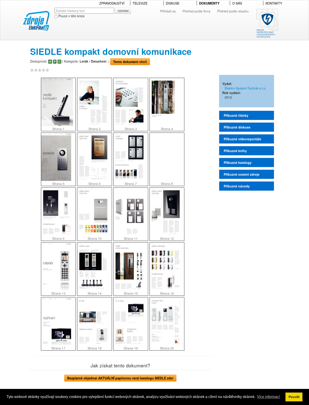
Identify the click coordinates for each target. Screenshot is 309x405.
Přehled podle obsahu (233, 11)
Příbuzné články (236, 115)
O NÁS (237, 3)
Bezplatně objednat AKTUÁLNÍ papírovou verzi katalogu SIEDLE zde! (120, 378)
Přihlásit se (168, 11)
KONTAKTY (274, 3)
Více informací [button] (268, 397)
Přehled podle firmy (196, 11)
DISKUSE (172, 3)
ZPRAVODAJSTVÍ (111, 3)
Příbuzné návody (237, 186)
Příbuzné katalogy (238, 162)
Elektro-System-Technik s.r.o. (245, 88)
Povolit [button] (294, 397)
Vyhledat (123, 10)
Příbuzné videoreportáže (242, 139)
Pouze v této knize (71, 16)
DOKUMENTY (209, 3)
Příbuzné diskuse (237, 127)
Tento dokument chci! (130, 61)
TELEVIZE (140, 3)
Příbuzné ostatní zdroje (241, 174)
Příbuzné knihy (235, 150)
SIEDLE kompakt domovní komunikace (110, 51)
